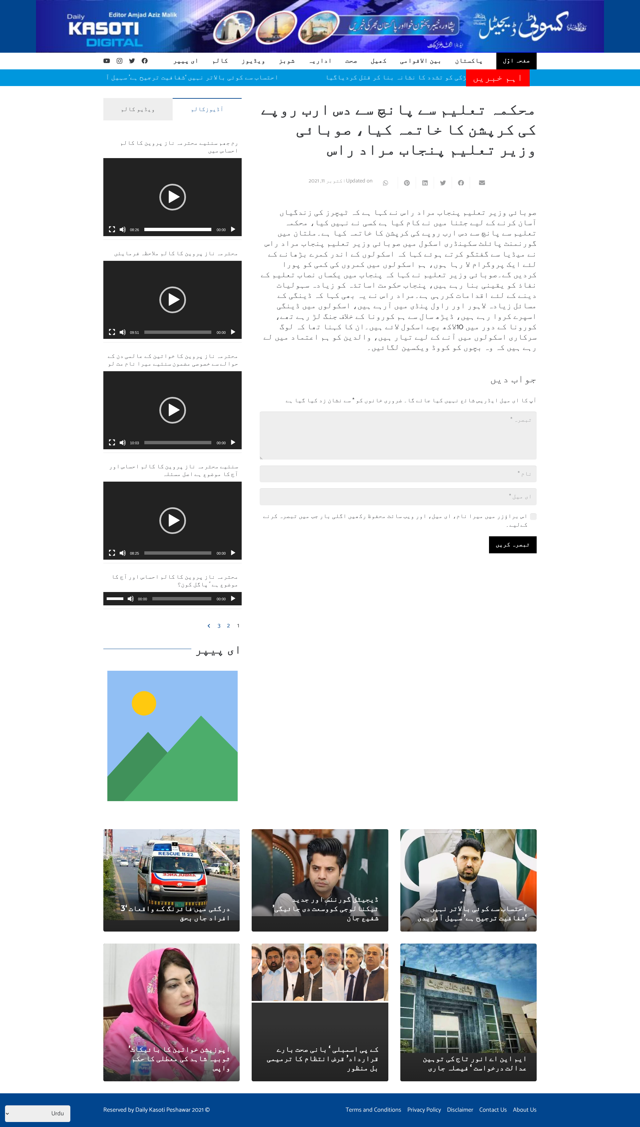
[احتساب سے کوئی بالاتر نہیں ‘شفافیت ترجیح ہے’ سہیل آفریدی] (468, 834)
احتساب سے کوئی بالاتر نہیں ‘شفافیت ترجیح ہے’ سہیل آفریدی (211, 77)
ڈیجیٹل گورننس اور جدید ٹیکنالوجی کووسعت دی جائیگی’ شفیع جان (325, 908)
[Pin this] (407, 183)
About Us (525, 1110)
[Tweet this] (443, 183)
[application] (172, 197)
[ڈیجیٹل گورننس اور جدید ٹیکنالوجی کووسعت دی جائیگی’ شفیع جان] (320, 834)
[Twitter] (132, 61)
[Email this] (479, 183)
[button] (172, 197)
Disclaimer (460, 1110)
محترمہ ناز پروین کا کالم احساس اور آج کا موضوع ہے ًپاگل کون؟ (174, 580)
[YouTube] (106, 61)
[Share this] (461, 183)
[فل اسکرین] (112, 229)
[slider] (177, 229)
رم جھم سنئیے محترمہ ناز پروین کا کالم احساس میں (179, 146)
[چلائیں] (233, 229)
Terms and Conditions (373, 1110)
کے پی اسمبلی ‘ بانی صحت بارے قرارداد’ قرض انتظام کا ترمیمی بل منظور (323, 1058)
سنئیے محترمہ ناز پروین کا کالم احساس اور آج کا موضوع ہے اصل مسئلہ (173, 470)
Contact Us (493, 1110)
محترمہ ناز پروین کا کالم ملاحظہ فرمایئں (176, 252)
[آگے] (209, 626)
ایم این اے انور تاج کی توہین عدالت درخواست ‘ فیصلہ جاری (475, 1062)
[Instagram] (119, 61)
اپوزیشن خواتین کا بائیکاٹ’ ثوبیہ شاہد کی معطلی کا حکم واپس (179, 1058)
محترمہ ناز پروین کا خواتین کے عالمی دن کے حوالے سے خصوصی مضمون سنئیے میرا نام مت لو (173, 359)
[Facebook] (145, 61)
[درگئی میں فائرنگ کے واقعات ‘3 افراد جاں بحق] (171, 834)
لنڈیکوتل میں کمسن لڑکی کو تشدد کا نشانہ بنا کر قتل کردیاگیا (460, 77)
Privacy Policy (424, 1110)
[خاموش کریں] (122, 229)
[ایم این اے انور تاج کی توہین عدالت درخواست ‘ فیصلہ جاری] (468, 948)
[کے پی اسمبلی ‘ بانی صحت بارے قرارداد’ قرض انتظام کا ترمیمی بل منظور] (320, 948)
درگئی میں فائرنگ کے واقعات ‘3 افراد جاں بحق (175, 912)
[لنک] (320, 26)
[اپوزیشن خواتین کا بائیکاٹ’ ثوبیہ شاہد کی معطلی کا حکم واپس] (171, 948)
